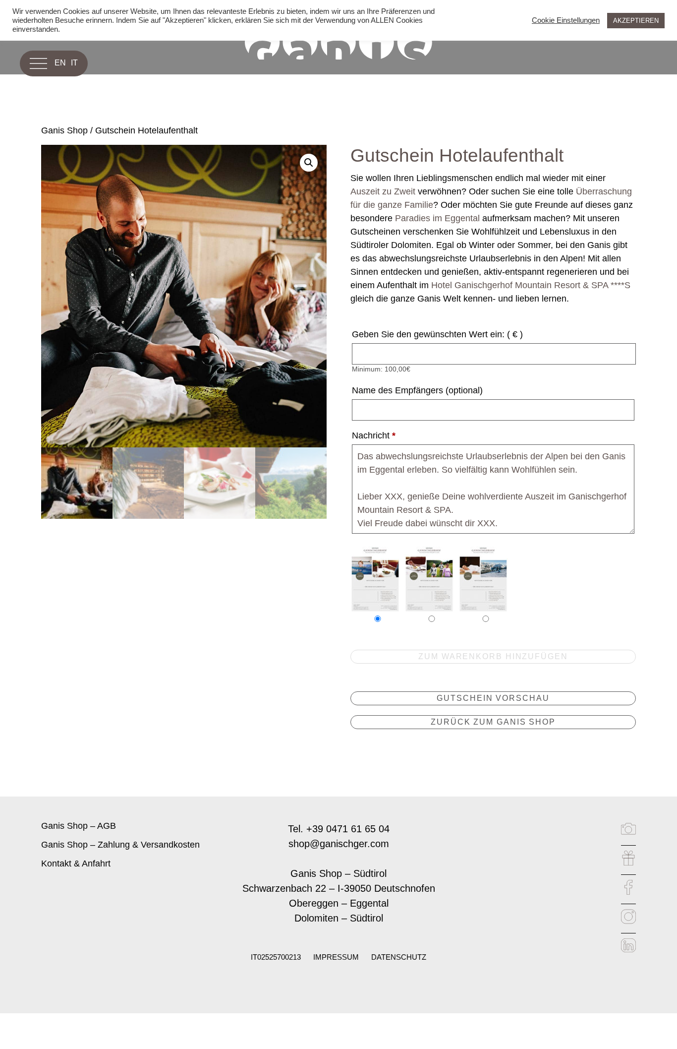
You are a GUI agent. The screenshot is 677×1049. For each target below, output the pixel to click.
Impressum (336, 957)
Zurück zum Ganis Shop (493, 722)
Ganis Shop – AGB (78, 825)
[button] (309, 163)
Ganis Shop (64, 130)
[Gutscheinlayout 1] (375, 578)
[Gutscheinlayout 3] (483, 578)
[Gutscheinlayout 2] (429, 578)
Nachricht (373, 435)
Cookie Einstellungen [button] (566, 20)
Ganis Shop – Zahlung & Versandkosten (120, 844)
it (74, 63)
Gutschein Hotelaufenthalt (146, 130)
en (60, 63)
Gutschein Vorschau (493, 698)
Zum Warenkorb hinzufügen (493, 656)
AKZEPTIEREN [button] (636, 20)
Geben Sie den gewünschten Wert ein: (437, 334)
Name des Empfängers (417, 390)
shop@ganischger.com (338, 843)
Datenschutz (398, 957)
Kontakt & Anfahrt (76, 863)
